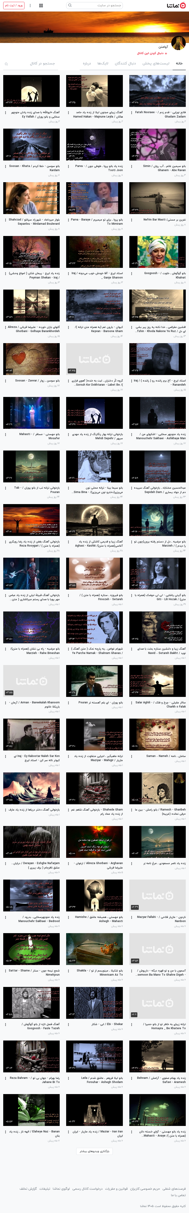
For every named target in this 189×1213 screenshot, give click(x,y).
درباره (87, 63)
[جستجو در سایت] (70, 5)
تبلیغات (44, 1189)
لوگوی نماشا (61, 1189)
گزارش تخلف (28, 1189)
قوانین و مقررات (116, 1189)
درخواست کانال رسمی (87, 1189)
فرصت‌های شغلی (174, 1189)
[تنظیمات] (30, 5)
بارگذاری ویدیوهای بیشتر (94, 1151)
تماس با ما (178, 1195)
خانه (179, 63)
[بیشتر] (131, 112)
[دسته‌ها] (41, 5)
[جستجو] (6, 64)
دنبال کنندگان (125, 63)
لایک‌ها (102, 63)
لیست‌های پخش (155, 63)
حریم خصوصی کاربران (145, 1189)
